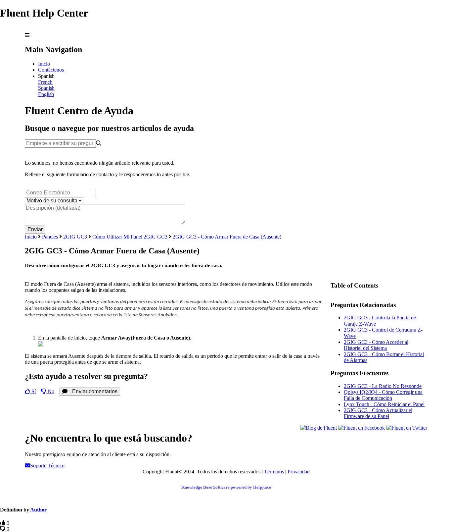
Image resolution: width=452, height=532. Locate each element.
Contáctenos (51, 70)
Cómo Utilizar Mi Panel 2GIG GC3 (129, 236)
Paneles (50, 236)
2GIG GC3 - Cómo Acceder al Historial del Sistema (376, 345)
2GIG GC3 (75, 236)
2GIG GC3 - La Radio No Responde (383, 386)
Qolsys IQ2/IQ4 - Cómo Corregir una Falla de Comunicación (383, 395)
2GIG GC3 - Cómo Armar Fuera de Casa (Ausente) (227, 236)
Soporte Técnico (47, 465)
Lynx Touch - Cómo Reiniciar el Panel (384, 404)
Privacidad (299, 471)
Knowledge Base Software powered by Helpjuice (226, 487)
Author (38, 509)
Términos (274, 471)
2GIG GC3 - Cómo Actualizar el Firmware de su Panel (378, 413)
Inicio (44, 64)
